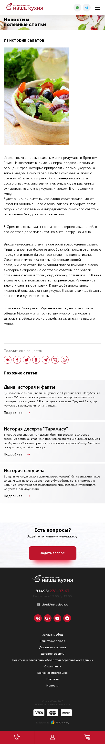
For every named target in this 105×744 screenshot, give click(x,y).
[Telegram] (46, 360)
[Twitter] (27, 360)
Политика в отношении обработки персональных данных (52, 660)
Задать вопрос (52, 553)
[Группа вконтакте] (38, 618)
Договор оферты (52, 653)
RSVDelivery (62, 722)
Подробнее (13, 413)
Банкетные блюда (52, 641)
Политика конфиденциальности (52, 704)
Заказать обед (52, 634)
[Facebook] (17, 360)
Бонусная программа (52, 672)
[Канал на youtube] (57, 618)
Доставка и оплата (52, 647)
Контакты (52, 679)
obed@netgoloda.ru (55, 604)
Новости (52, 685)
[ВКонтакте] (7, 360)
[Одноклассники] (36, 360)
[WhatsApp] (65, 360)
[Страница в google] (48, 618)
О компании (52, 666)
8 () (53, 591)
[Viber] (55, 360)
